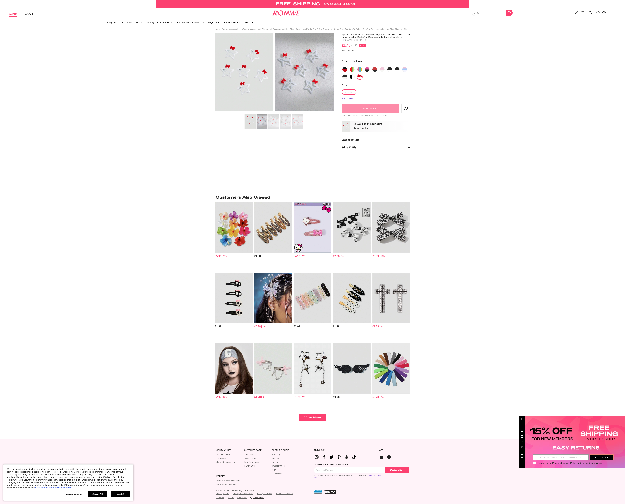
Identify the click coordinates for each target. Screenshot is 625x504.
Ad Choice (242, 498)
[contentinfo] (218, 256)
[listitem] (234, 236)
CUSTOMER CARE (253, 450)
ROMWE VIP (249, 466)
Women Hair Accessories (273, 29)
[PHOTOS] (274, 72)
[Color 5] (405, 69)
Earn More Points (251, 462)
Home (217, 29)
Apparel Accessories (231, 29)
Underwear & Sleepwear (188, 22)
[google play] (389, 456)
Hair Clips (289, 29)
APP (381, 450)
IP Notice (220, 498)
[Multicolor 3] (352, 69)
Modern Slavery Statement (228, 481)
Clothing (150, 22)
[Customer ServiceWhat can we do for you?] (598, 12)
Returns (275, 458)
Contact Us (249, 455)
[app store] (381, 456)
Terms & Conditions (284, 493)
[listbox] (577, 12)
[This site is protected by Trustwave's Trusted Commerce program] (318, 492)
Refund (275, 462)
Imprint (231, 498)
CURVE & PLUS (164, 22)
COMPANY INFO (223, 450)
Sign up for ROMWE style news (331, 464)
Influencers (221, 458)
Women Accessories (251, 29)
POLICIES (220, 476)
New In (139, 22)
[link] (312, 4)
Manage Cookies (264, 493)
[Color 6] (345, 77)
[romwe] (286, 12)
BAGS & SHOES (232, 22)
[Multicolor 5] (360, 69)
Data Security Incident (226, 484)
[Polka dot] (352, 77)
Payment (276, 469)
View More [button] (312, 417)
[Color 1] (367, 69)
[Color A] (390, 69)
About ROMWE (223, 455)
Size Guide (277, 473)
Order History (250, 458)
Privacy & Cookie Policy (243, 493)
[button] (405, 108)
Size (344, 85)
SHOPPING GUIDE (280, 450)
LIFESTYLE (248, 22)
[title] (312, 197)
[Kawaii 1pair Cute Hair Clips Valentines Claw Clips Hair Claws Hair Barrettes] (273, 368)
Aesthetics (127, 22)
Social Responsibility (225, 462)
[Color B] (397, 69)
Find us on (319, 450)
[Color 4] (382, 69)
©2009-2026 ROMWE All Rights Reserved (235, 491)
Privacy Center (222, 493)
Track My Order (278, 466)
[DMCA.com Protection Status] (330, 492)
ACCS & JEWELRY (212, 22)
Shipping (276, 455)
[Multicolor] (345, 69)
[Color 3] (375, 69)
